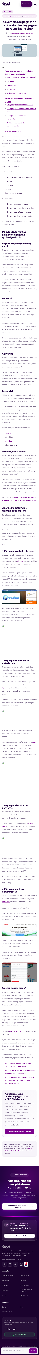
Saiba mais (23, 1350)
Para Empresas (24, 1276)
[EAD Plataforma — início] (6, 4)
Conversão (11, 85)
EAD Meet (23, 1280)
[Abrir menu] (34, 4)
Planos (4, 1295)
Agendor (5, 688)
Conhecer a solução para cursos (18, 1206)
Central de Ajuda (16, 1151)
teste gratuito (15, 1031)
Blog (9, 16)
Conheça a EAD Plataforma (19, 1131)
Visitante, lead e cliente (16, 93)
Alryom (20, 561)
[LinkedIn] (10, 1264)
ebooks (8, 433)
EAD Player (5, 1280)
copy (34, 742)
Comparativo (24, 1295)
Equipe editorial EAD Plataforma (21, 33)
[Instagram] (4, 1264)
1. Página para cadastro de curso (20, 105)
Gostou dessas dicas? (13, 131)
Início (4, 16)
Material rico (12, 89)
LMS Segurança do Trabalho (26, 1290)
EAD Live (5, 1285)
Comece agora (26, 4)
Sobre (4, 1307)
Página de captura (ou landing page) (21, 77)
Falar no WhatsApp (20, 1334)
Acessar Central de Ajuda (18, 1236)
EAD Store (5, 1290)
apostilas (8, 441)
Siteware (6, 902)
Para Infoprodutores (8, 1276)
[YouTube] (15, 1264)
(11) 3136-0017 (11, 1329)
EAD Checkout (24, 1285)
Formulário (11, 81)
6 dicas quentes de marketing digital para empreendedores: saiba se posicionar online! (19, 1080)
